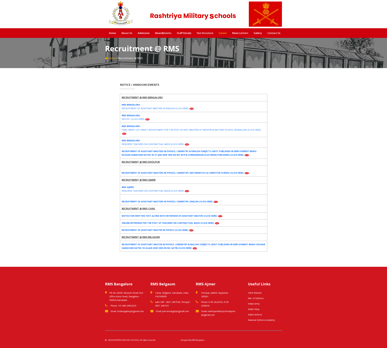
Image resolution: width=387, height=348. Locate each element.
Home (112, 33)
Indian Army (254, 303)
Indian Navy (253, 309)
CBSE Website (255, 292)
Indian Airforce (255, 314)
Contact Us (273, 33)
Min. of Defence (256, 298)
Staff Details (184, 33)
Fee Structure (205, 33)
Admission (144, 33)
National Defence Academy (261, 320)
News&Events (163, 33)
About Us (126, 33)
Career (223, 33)
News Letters (240, 33)
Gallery (258, 33)
